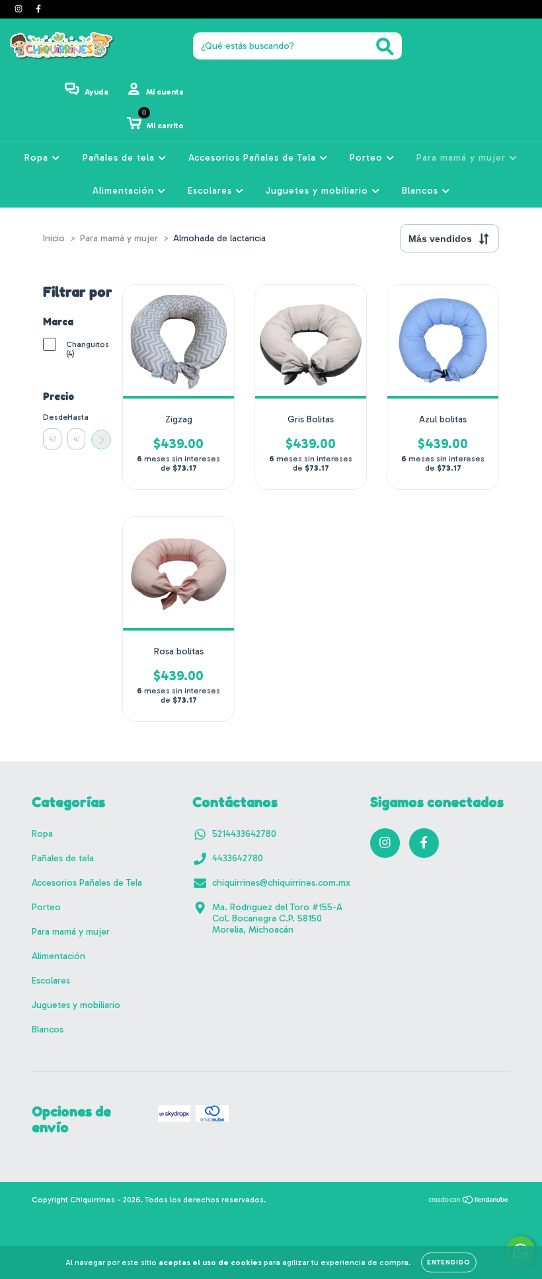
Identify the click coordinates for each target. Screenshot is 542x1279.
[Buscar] (385, 46)
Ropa (38, 157)
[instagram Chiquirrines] (20, 9)
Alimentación (125, 190)
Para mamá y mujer (462, 157)
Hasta (76, 417)
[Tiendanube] (469, 1201)
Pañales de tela (120, 157)
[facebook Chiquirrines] (38, 9)
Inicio (54, 238)
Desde (52, 417)
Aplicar (101, 439)
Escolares (211, 190)
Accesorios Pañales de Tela (253, 157)
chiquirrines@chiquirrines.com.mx (281, 882)
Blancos (422, 190)
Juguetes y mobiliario (318, 190)
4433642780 (237, 858)
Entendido (449, 1262)
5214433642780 (244, 833)
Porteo (368, 157)
